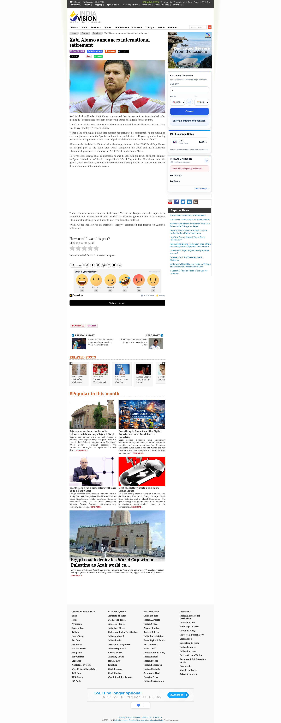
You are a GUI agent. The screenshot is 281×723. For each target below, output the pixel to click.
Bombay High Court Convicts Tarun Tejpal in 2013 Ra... (186, 2)
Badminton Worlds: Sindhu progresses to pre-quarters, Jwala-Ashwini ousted (100, 342)
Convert (189, 111)
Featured (172, 27)
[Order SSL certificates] (140, 701)
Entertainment (122, 27)
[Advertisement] (160, 16)
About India (75, 5)
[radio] (72, 249)
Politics (162, 27)
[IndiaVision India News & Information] (85, 17)
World (85, 27)
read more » (82, 450)
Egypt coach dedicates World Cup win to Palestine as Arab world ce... (112, 562)
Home (74, 33)
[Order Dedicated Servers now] (190, 68)
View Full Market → (202, 188)
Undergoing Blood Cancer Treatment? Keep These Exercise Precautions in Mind (190, 265)
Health (87, 5)
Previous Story (85, 335)
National (75, 27)
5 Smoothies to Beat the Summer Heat (188, 215)
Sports (107, 27)
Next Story (153, 335)
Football (97, 33)
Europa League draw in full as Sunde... (143, 379)
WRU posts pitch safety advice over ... (78, 379)
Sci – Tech (137, 27)
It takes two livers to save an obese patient (189, 219)
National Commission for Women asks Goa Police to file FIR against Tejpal (190, 224)
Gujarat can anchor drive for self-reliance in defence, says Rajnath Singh (92, 433)
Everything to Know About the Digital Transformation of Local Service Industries (140, 434)
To (195, 97)
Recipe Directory (162, 5)
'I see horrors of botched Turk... (165, 378)
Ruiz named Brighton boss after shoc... (121, 379)
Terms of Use (147, 718)
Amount (174, 84)
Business (96, 27)
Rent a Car (146, 5)
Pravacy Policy (125, 718)
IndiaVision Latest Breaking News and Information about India (138, 720)
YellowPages (178, 5)
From (173, 97)
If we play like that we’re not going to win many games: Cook (133, 342)
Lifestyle (150, 27)
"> (104, 57)
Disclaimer (136, 718)
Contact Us (157, 718)
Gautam (111, 51)
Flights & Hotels (112, 5)
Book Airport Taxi (130, 5)
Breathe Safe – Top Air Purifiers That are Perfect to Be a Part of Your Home (188, 231)
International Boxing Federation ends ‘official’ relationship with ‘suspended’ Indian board (190, 245)
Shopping (98, 5)
